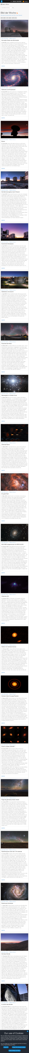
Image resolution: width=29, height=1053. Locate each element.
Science (14, 1)
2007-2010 (14, 17)
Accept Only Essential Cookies (19, 1047)
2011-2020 (9, 17)
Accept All (6, 1047)
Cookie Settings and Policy (14, 1050)
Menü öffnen (5, 4)
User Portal (19, 1)
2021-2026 (3, 17)
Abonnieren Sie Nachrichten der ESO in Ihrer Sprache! (11, 15)
